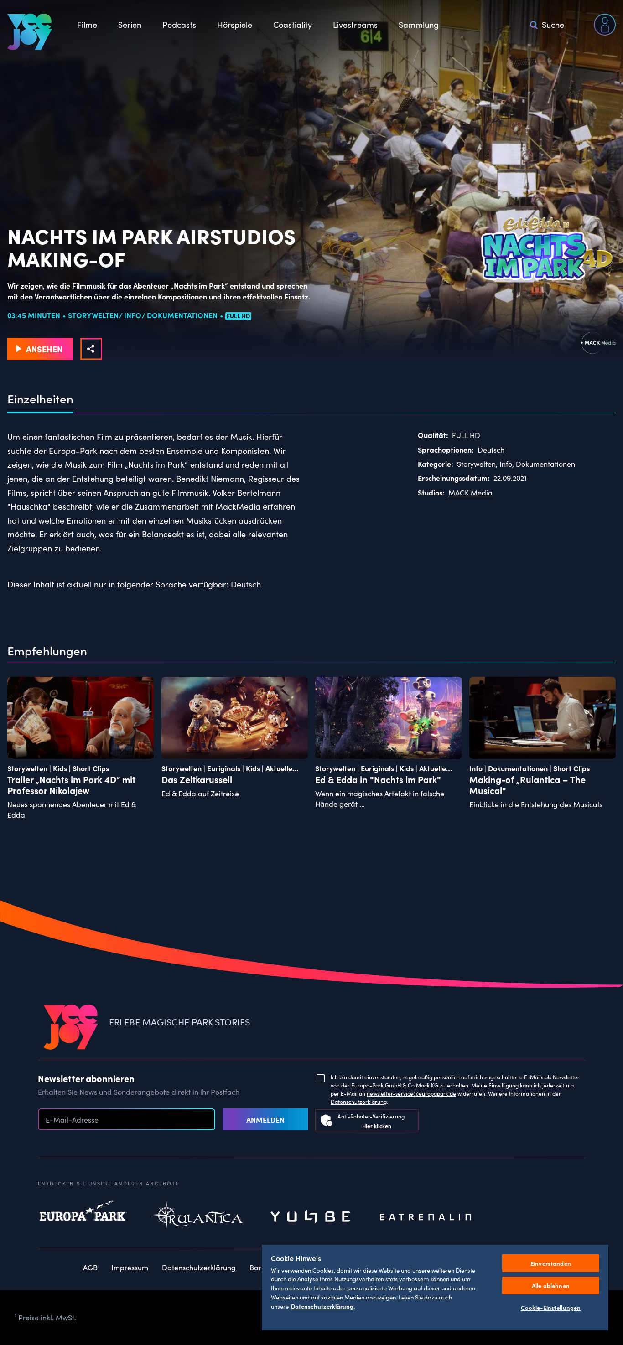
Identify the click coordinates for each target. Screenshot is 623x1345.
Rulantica (197, 1217)
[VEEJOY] (29, 32)
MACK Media (470, 492)
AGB (90, 1267)
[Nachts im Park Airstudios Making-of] (91, 349)
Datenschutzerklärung (359, 1101)
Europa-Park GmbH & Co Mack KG (394, 1085)
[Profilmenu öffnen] (605, 25)
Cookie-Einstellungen (551, 1307)
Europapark (83, 1217)
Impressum (129, 1267)
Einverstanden (550, 1263)
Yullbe (311, 1217)
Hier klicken (376, 1125)
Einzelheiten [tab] (40, 399)
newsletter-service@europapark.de (411, 1093)
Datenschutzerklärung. (323, 1306)
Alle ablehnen (551, 1285)
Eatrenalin (425, 1217)
